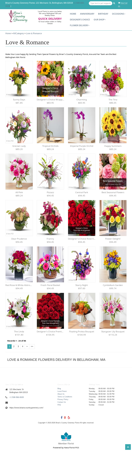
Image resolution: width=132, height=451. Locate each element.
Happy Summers (112, 145)
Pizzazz (50, 192)
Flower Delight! (113, 238)
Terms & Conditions (64, 397)
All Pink (19, 192)
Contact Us (61, 402)
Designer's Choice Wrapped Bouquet (50, 99)
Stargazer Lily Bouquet (113, 331)
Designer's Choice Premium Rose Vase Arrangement (50, 331)
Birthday (103, 13)
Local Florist (62, 391)
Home (73, 13)
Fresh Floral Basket (50, 285)
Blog (59, 389)
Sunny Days (19, 99)
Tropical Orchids (50, 145)
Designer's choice (80, 19)
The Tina (113, 99)
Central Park (81, 192)
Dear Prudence (19, 238)
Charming (81, 99)
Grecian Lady (19, 145)
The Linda (19, 331)
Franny (50, 238)
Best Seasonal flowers (113, 192)
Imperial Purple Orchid (81, 145)
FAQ (59, 405)
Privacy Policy (62, 399)
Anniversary (87, 13)
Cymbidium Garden (113, 285)
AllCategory (18, 33)
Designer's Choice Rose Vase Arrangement (81, 238)
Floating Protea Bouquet (81, 331)
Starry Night (81, 285)
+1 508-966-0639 (16, 397)
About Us (60, 394)
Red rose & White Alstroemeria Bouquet (19, 285)
